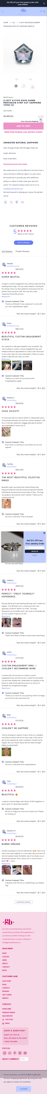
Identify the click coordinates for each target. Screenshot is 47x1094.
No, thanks (34, 555)
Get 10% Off (34, 551)
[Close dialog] (44, 533)
